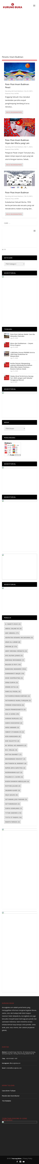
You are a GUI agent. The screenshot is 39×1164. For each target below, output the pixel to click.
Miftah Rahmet (13, 754)
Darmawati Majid (14, 673)
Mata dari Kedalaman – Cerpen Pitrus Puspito (21, 344)
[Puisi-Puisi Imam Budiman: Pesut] (19, 72)
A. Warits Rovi (12, 624)
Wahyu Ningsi (12, 822)
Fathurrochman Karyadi (17, 696)
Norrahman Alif (13, 772)
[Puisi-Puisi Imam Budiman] (19, 180)
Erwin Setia (11, 687)
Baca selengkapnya (14, 112)
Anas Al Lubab (12, 642)
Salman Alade (12, 790)
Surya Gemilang (13, 808)
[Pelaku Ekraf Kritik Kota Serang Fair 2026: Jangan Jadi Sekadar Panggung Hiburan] (6, 377)
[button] (34, 230)
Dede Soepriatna (14, 678)
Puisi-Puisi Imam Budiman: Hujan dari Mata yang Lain (17, 141)
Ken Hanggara (12, 736)
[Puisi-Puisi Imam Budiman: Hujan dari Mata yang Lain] (19, 127)
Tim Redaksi (6, 1101)
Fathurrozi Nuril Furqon (18, 700)
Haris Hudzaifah (13, 723)
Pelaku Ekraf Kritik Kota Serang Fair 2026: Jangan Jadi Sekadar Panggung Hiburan (21, 378)
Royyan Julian (12, 786)
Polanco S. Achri (14, 777)
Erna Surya (11, 682)
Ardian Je (11, 646)
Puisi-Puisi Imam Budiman (17, 192)
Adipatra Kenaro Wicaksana (19, 638)
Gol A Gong (12, 714)
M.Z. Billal (11, 750)
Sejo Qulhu (11, 795)
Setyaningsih (12, 804)
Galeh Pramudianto (15, 709)
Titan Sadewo (13, 813)
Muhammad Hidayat (15, 759)
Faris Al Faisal (12, 691)
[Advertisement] (19, 31)
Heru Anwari (12, 727)
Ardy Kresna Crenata (16, 651)
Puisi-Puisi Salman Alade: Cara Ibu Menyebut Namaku (22, 335)
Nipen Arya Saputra (15, 768)
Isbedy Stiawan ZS (14, 732)
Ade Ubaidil (12, 633)
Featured (7, 93)
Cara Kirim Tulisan (8, 1091)
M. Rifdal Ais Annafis (15, 745)
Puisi (12, 93)
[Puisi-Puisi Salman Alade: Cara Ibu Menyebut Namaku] (6, 335)
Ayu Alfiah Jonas (14, 655)
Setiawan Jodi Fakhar (16, 799)
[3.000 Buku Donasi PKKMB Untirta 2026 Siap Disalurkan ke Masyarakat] (6, 353)
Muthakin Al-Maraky (15, 763)
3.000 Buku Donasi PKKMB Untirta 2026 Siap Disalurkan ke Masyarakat (22, 354)
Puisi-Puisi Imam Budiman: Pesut (17, 85)
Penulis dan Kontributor (10, 1096)
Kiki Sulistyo (12, 741)
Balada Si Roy (13, 664)
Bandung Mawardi (15, 669)
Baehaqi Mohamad (14, 660)
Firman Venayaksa (14, 705)
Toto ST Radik (13, 817)
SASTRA (16, 93)
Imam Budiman (18, 91)
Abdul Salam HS (13, 629)
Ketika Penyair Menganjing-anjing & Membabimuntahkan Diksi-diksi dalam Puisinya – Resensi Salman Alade (21, 366)
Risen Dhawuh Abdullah (17, 781)
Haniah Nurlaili (13, 718)
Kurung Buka (16, 1158)
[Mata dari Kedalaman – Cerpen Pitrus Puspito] (6, 344)
